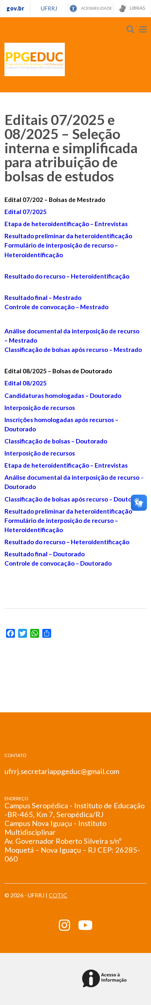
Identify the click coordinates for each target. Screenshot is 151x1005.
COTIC (58, 895)
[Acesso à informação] (105, 979)
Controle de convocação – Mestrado (56, 306)
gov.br (15, 8)
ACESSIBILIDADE (96, 8)
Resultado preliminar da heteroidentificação (68, 235)
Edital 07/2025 (25, 211)
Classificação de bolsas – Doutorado (55, 441)
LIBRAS (137, 8)
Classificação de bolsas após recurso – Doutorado (74, 499)
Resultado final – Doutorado (44, 554)
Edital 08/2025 (25, 383)
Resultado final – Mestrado (42, 297)
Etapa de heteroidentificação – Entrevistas (66, 223)
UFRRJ (49, 8)
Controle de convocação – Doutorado (58, 563)
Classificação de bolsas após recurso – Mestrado (73, 349)
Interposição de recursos (39, 407)
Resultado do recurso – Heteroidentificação (66, 276)
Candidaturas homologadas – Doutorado (62, 395)
